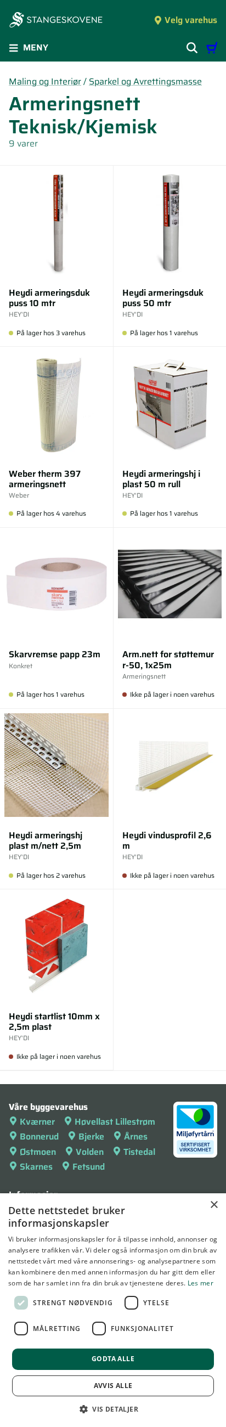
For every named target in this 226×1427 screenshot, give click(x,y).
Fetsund (88, 1166)
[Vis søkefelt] (192, 47)
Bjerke (91, 1136)
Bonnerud (39, 1136)
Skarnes (36, 1166)
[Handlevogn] (211, 48)
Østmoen (38, 1152)
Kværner (37, 1121)
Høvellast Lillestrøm (115, 1121)
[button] (113, 1408)
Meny (35, 47)
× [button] (214, 1205)
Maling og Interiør (45, 81)
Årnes (136, 1136)
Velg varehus (191, 20)
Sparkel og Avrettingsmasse (145, 81)
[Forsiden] (56, 21)
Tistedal (139, 1152)
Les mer (200, 1283)
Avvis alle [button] (113, 1385)
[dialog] (113, 1310)
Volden (90, 1152)
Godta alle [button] (113, 1358)
